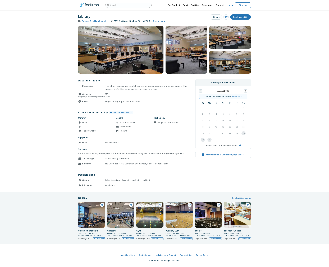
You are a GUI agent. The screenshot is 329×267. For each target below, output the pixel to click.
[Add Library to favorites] (226, 17)
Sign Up (243, 5)
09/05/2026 (236, 96)
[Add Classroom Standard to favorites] (102, 205)
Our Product (174, 5)
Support (220, 5)
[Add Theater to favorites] (219, 205)
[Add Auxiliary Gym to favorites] (190, 205)
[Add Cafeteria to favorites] (131, 205)
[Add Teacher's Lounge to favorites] (248, 205)
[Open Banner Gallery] (120, 50)
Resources (207, 5)
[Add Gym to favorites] (160, 205)
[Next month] (245, 91)
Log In (230, 5)
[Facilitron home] (89, 7)
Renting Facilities (191, 5)
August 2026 (223, 91)
